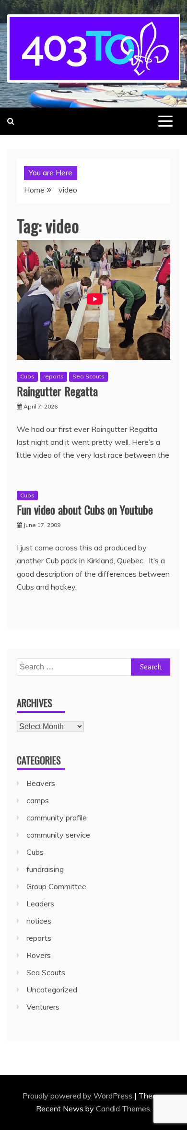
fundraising (45, 869)
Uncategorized (51, 989)
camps (37, 800)
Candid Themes (123, 1108)
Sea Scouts (88, 376)
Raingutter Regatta (57, 390)
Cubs (27, 376)
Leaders (40, 903)
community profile (56, 817)
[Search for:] (93, 666)
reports (53, 376)
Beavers (40, 783)
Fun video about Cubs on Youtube (85, 509)
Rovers (38, 955)
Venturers (42, 1007)
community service (58, 834)
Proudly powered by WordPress (78, 1095)
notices (38, 921)
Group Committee (56, 886)
